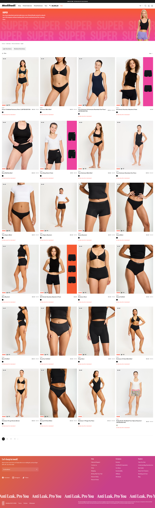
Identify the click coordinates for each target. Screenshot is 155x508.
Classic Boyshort (82, 235)
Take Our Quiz (141, 462)
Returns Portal (95, 479)
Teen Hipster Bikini (7, 235)
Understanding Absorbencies (145, 465)
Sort (150, 53)
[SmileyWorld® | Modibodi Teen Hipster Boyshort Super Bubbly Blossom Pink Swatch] (117, 425)
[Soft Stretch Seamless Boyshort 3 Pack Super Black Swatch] (40, 300)
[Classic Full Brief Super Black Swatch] (117, 300)
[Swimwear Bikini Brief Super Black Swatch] (40, 112)
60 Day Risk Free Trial (96, 474)
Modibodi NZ (9, 503)
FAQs (92, 468)
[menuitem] (54, 6)
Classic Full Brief (120, 297)
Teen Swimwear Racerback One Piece (126, 173)
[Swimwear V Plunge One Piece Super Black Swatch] (79, 423)
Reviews (118, 462)
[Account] (149, 6)
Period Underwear (27, 5)
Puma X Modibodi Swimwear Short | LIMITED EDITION (16, 109)
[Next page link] (17, 439)
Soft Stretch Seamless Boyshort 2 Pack (126, 109)
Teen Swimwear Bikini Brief (85, 173)
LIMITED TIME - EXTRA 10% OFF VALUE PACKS (77, 1)
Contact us (94, 465)
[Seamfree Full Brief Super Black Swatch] (40, 361)
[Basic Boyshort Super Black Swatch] (2, 300)
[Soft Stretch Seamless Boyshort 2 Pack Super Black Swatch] (117, 112)
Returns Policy (95, 476)
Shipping (93, 471)
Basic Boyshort (6, 297)
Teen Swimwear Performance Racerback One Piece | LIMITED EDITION (92, 110)
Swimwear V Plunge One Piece (86, 420)
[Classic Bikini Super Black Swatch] (117, 238)
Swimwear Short (82, 297)
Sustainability (119, 471)
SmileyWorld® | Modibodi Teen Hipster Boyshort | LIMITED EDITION (129, 421)
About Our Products (143, 471)
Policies (25, 503)
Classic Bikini (119, 235)
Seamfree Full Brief (45, 359)
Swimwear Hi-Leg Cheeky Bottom (11, 420)
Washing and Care (143, 474)
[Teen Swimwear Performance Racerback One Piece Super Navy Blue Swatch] (79, 114)
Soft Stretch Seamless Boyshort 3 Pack (50, 297)
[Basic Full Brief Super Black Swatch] (2, 361)
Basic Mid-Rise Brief (7, 173)
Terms (20, 503)
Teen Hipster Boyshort (46, 235)
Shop (19, 5)
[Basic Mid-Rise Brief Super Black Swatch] (2, 176)
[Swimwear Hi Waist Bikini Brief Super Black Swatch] (117, 361)
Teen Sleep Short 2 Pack (46, 173)
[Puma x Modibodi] (54, 6)
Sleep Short (81, 359)
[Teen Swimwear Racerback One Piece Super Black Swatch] (117, 176)
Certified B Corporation (122, 465)
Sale (61, 5)
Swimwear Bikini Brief (45, 109)
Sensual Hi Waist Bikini (46, 420)
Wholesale (118, 476)
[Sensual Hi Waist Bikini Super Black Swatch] (40, 423)
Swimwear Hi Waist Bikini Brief (124, 359)
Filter (5, 53)
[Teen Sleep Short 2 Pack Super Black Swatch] (40, 176)
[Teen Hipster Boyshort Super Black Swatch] (40, 238)
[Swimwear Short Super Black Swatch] (79, 300)
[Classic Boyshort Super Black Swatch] (79, 238)
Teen (46, 5)
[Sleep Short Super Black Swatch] (79, 361)
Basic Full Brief (6, 359)
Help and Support (95, 462)
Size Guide (141, 468)
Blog (139, 476)
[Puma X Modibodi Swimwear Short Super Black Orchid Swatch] (2, 112)
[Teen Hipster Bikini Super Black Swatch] (2, 238)
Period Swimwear (38, 5)
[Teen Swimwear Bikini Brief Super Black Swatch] (79, 176)
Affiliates (118, 474)
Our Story (118, 468)
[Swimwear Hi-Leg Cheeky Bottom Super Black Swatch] (2, 423)
